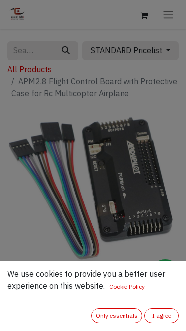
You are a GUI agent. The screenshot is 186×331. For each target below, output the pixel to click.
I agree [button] (161, 315)
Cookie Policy (127, 286)
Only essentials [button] (117, 315)
